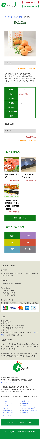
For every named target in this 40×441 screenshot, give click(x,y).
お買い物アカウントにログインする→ (20, 422)
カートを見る (30, 2)
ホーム (5, 401)
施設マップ (25, 401)
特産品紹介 (25, 403)
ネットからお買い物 (30, 6)
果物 (28, 235)
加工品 (28, 249)
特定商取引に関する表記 (29, 410)
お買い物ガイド (7, 410)
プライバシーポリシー (9, 413)
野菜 (12, 235)
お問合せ (25, 413)
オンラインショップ (28, 408)
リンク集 (5, 408)
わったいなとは (7, 403)
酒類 (12, 249)
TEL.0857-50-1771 (7, 382)
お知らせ (5, 406)
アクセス (25, 406)
